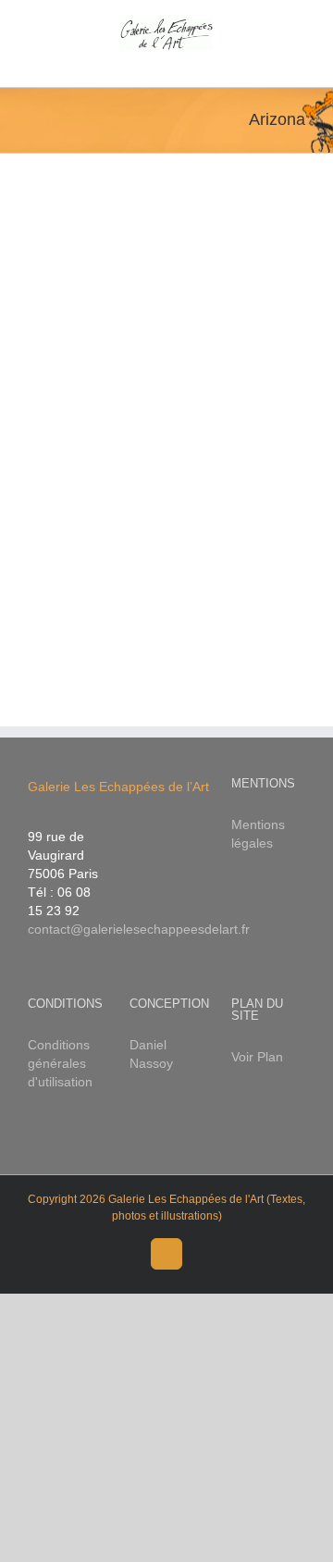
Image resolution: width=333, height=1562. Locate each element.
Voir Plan (257, 1056)
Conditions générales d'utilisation (60, 1063)
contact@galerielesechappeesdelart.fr (139, 929)
